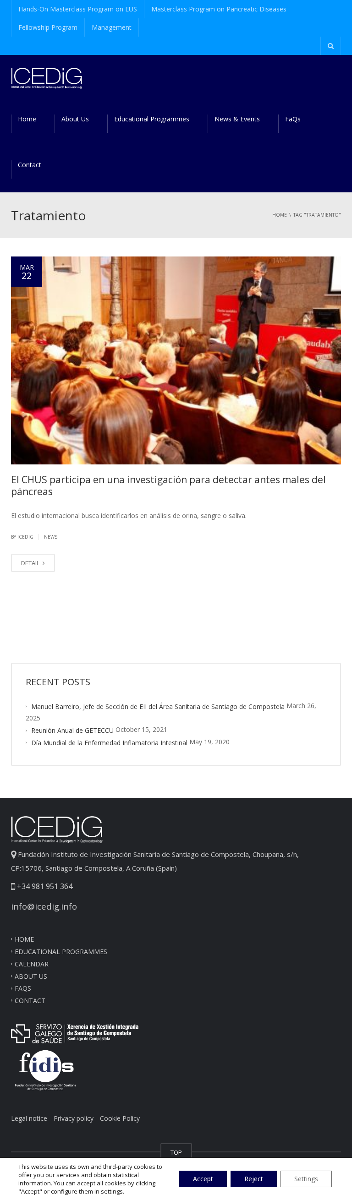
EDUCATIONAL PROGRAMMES (61, 951)
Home (27, 119)
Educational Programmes (151, 119)
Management (112, 27)
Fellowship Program (47, 27)
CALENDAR (32, 963)
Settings (306, 1178)
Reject (253, 1178)
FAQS (23, 988)
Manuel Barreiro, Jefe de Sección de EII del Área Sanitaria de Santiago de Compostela (158, 706)
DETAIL (31, 563)
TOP (176, 1152)
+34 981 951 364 (43, 886)
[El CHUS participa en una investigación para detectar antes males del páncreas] (176, 360)
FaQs (293, 119)
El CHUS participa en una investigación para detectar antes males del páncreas (168, 485)
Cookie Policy (120, 1118)
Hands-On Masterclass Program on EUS (77, 9)
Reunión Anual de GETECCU (72, 730)
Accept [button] (203, 1178)
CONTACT (30, 1000)
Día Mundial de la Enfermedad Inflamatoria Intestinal (109, 742)
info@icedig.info (44, 906)
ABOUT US (31, 975)
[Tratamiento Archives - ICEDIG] (46, 77)
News (50, 537)
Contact (29, 164)
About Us (75, 119)
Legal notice (29, 1118)
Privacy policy (74, 1118)
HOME (24, 939)
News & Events (237, 119)
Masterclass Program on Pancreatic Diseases (218, 9)
